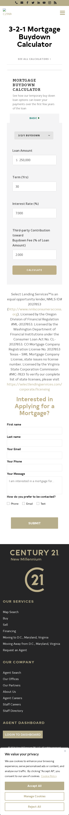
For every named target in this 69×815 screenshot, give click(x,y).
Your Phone (14, 461)
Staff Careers (12, 704)
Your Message (16, 474)
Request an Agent (15, 650)
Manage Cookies (34, 796)
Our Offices (11, 679)
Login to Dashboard (23, 734)
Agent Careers (12, 698)
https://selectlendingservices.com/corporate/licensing (34, 386)
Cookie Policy (49, 776)
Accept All (34, 786)
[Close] (65, 751)
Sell (5, 624)
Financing (9, 631)
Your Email (14, 449)
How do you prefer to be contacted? (31, 496)
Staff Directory (13, 710)
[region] (34, 781)
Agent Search (12, 672)
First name (14, 424)
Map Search (11, 612)
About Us (9, 691)
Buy (5, 618)
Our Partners (11, 685)
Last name (14, 437)
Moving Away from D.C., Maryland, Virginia (31, 643)
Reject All (34, 806)
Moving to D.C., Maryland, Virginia (25, 637)
